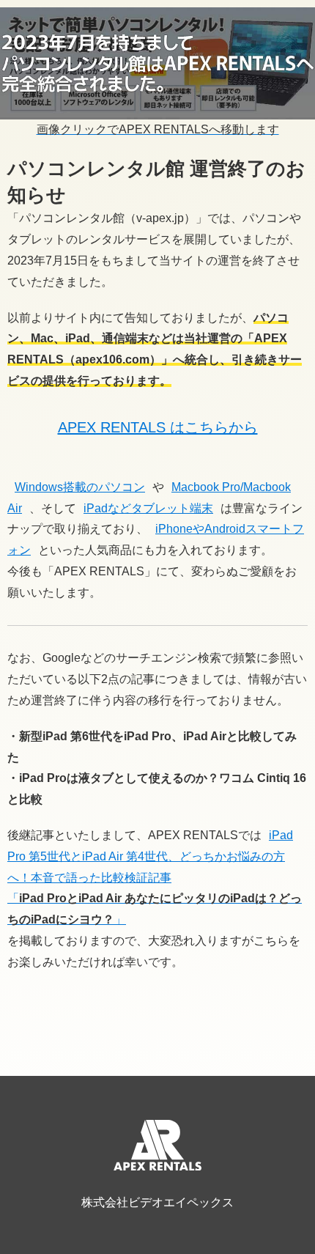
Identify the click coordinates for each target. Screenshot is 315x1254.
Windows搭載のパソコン (80, 487)
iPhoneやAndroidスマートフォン (155, 539)
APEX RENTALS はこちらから (158, 427)
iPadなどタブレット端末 (148, 508)
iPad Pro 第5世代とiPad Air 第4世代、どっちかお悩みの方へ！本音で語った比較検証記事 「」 (154, 877)
